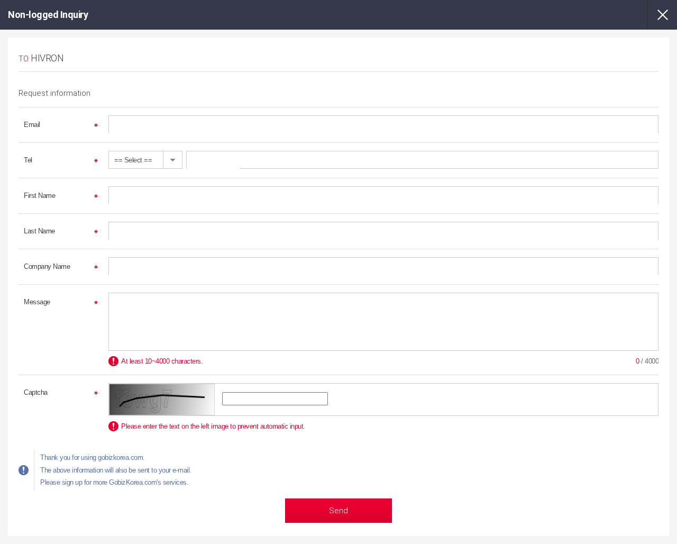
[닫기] (662, 15)
